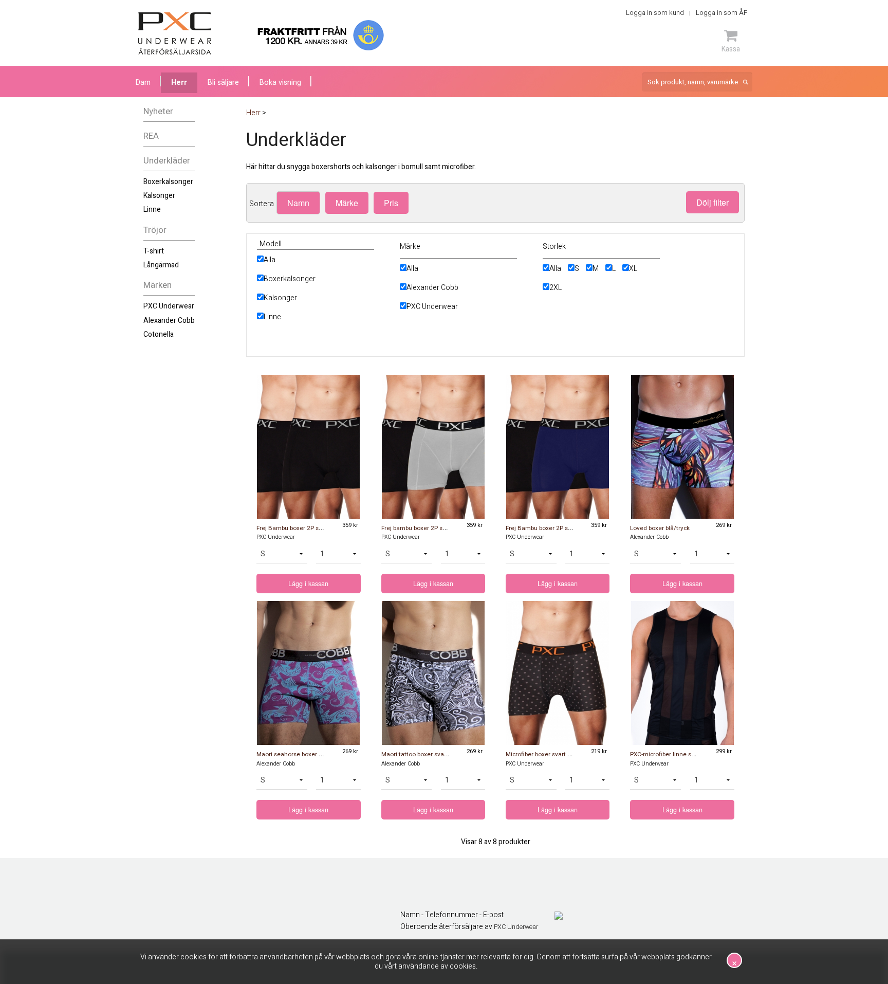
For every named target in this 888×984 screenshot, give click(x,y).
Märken (157, 285)
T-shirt (153, 251)
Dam (143, 82)
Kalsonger (159, 195)
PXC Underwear (168, 306)
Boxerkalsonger (168, 181)
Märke (347, 203)
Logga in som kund (655, 12)
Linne (152, 209)
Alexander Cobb (169, 320)
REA (151, 136)
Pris (391, 203)
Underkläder (166, 160)
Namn (298, 203)
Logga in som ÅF (721, 12)
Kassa (730, 49)
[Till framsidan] (174, 33)
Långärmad (161, 265)
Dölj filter (712, 202)
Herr (179, 82)
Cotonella (158, 334)
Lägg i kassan (308, 583)
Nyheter (158, 111)
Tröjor (154, 230)
